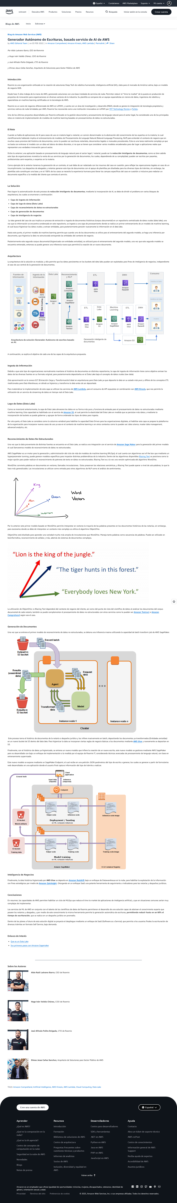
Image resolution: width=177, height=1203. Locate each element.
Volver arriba (86, 1175)
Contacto (132, 1126)
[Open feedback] (173, 601)
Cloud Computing (84, 1087)
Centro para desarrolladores (104, 1126)
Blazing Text (144, 456)
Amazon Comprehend (22, 1087)
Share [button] (111, 43)
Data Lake (97, 1087)
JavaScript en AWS (100, 1158)
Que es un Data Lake (19, 941)
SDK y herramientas (100, 1131)
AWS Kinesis (57, 1087)
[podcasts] (155, 1187)
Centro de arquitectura (65, 1142)
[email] (159, 1187)
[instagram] (141, 1187)
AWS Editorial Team (18, 43)
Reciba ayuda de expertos (140, 1156)
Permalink (100, 43)
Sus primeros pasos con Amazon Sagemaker (30, 945)
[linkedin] (137, 1187)
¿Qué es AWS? (23, 1126)
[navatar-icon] (169, 3)
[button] (172, 3)
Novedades (22, 1159)
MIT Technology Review (119, 109)
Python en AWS (98, 1142)
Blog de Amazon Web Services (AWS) (24, 34)
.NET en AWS (97, 1136)
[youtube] (150, 1187)
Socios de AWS (61, 1161)
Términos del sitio (37, 1193)
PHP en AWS (97, 1152)
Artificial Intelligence (42, 1087)
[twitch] (146, 1187)
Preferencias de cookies (60, 1193)
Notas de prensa (24, 1170)
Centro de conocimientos (140, 1142)
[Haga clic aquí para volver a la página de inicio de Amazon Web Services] (9, 13)
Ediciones (39, 23)
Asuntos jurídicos (136, 1166)
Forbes (135, 109)
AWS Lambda (69, 1087)
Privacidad (21, 1193)
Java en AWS (97, 1147)
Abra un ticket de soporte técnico (144, 1131)
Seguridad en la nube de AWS (31, 1154)
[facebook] (133, 1187)
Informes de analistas (64, 1156)
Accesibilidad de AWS (138, 1161)
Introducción (60, 1126)
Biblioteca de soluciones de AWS (69, 1136)
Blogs (19, 1164)
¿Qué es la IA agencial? (27, 1140)
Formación (59, 1131)
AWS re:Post (134, 1136)
